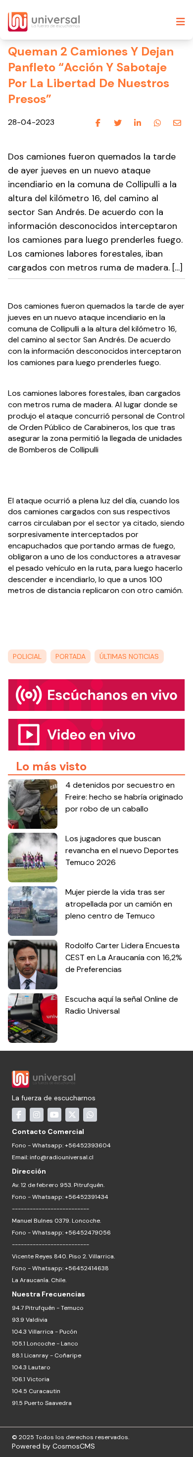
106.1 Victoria (30, 1379)
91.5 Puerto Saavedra (42, 1403)
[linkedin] (137, 123)
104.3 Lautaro (31, 1367)
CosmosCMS (73, 1446)
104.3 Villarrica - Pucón (44, 1332)
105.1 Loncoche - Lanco (45, 1344)
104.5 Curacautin (36, 1391)
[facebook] (98, 123)
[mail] (177, 123)
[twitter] (118, 123)
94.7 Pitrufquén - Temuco (48, 1308)
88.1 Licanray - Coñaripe (46, 1355)
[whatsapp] (157, 123)
